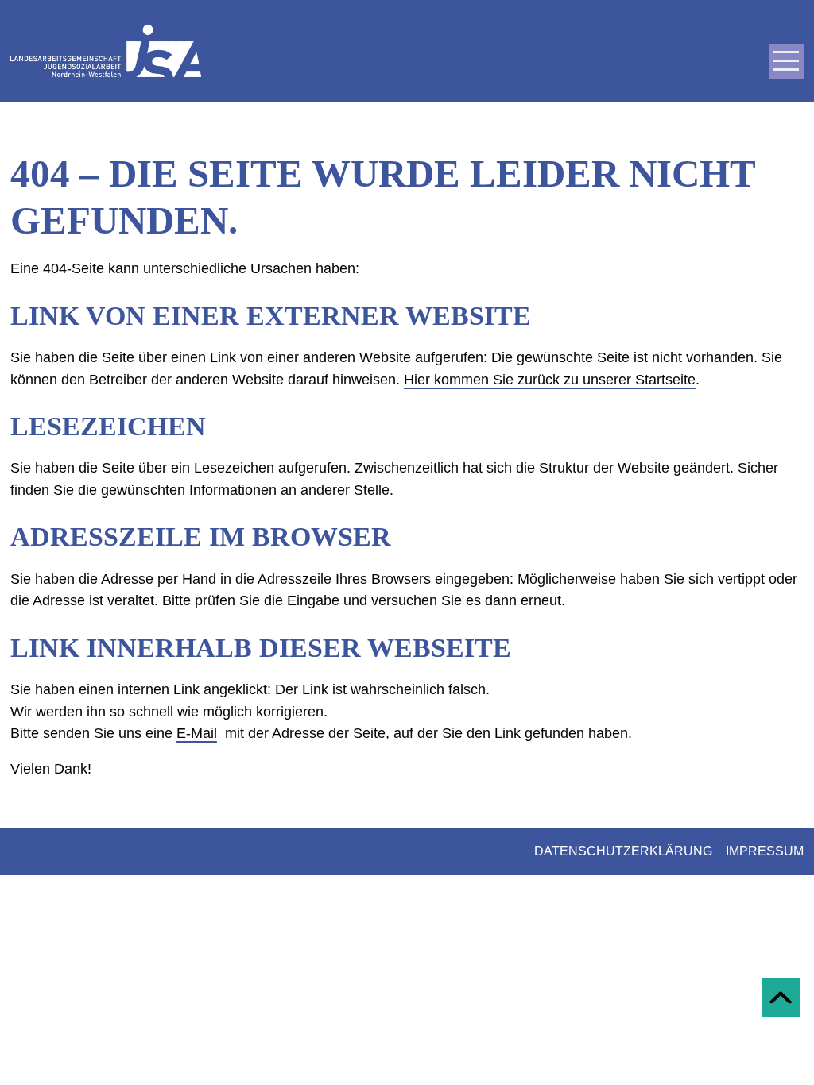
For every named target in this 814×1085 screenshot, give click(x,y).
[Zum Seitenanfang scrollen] (781, 997)
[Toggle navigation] (786, 61)
